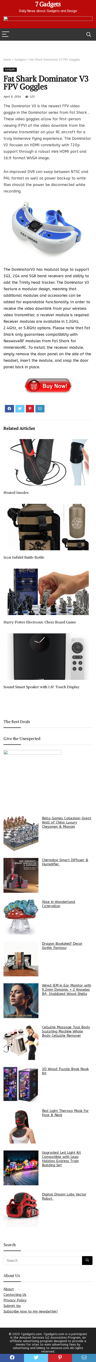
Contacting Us (14, 1295)
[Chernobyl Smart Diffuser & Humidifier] (20, 875)
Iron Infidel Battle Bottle (23, 557)
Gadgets (20, 59)
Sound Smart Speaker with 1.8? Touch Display (41, 686)
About (8, 1289)
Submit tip (12, 1306)
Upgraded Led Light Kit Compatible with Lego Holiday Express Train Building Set (61, 1158)
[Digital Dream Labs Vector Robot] (20, 1209)
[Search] (88, 34)
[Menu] (5, 34)
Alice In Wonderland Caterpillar (58, 904)
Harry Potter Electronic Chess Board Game (39, 622)
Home (7, 59)
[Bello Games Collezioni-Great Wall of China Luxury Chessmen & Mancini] (20, 833)
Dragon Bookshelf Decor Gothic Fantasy (62, 946)
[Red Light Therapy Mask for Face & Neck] (20, 1126)
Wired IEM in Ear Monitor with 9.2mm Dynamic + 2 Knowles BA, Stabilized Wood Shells (66, 989)
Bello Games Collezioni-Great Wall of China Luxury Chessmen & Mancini (66, 822)
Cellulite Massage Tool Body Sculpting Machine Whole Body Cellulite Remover (66, 1031)
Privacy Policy (15, 1300)
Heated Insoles (15, 492)
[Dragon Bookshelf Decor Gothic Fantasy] (20, 959)
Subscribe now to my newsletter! (30, 1311)
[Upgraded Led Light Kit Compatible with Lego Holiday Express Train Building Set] (20, 1167)
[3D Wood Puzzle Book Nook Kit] (20, 1084)
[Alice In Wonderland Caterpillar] (20, 917)
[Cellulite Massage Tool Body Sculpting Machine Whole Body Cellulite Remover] (20, 1042)
